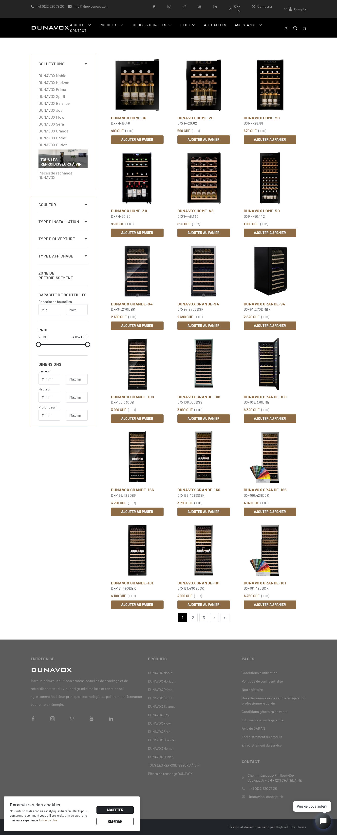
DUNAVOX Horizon (53, 82)
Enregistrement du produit (262, 737)
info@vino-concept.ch (91, 6)
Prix (42, 329)
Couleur (47, 204)
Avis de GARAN (253, 728)
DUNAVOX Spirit (51, 96)
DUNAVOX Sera (51, 124)
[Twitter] (184, 6)
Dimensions (49, 364)
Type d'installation (58, 221)
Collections (51, 63)
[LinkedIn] (215, 6)
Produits (108, 25)
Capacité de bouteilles (62, 294)
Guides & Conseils (149, 25)
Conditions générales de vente (264, 711)
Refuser (115, 821)
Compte (300, 9)
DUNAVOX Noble (52, 75)
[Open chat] (323, 821)
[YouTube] (200, 6)
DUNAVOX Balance (54, 103)
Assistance (246, 25)
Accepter (115, 810)
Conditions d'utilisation (260, 673)
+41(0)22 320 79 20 (50, 6)
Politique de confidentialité (262, 681)
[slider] (38, 344)
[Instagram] (169, 6)
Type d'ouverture (56, 238)
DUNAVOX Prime (52, 89)
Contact (78, 30)
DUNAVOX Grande (53, 131)
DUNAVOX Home (52, 138)
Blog (185, 25)
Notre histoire (252, 689)
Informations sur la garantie (262, 720)
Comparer (264, 6)
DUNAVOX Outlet (52, 145)
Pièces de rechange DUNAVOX (55, 175)
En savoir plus (48, 820)
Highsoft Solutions (291, 827)
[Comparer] (286, 28)
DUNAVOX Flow (51, 117)
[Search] (295, 27)
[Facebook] (154, 6)
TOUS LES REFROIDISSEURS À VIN (174, 765)
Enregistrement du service (261, 745)
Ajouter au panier (137, 139)
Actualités (215, 25)
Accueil (78, 25)
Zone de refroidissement (55, 275)
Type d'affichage (55, 256)
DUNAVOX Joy (50, 110)
